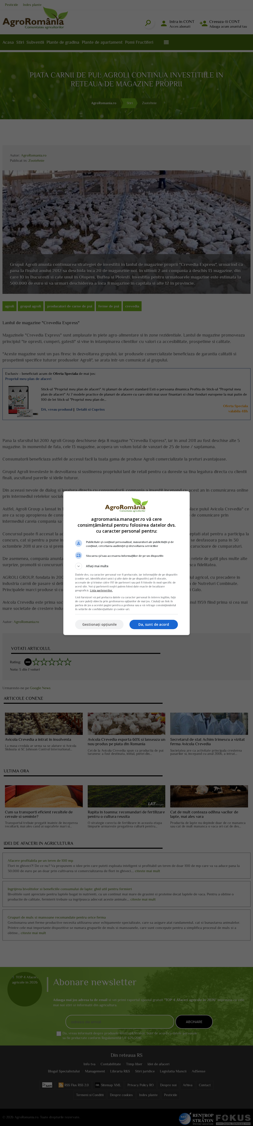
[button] (126, 566)
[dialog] (126, 563)
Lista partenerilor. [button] (101, 590)
